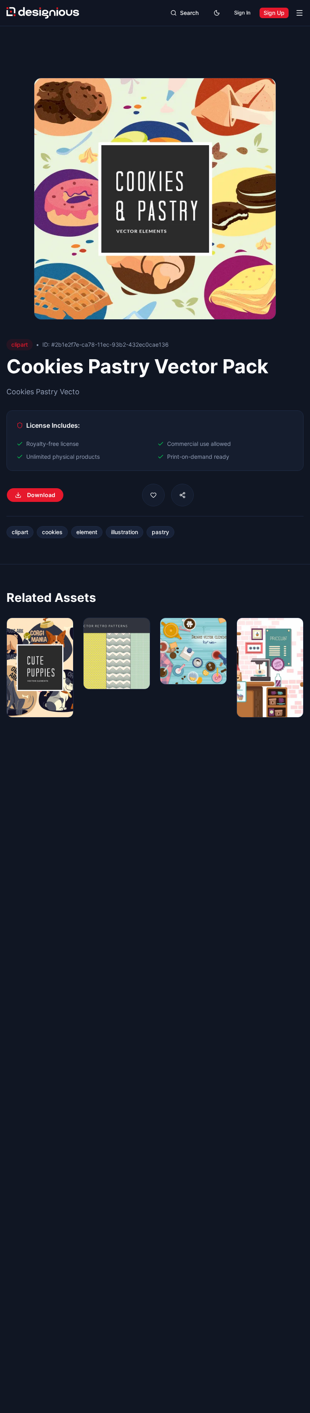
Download (41, 494)
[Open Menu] (299, 13)
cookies (52, 532)
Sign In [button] (242, 13)
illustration (124, 532)
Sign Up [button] (274, 12)
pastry (160, 532)
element (86, 532)
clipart (20, 532)
